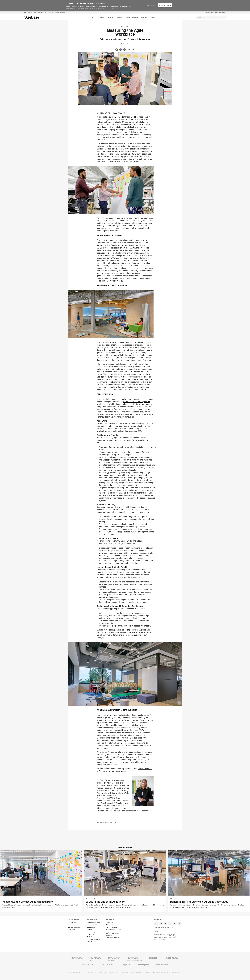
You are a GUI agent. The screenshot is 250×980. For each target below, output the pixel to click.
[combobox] (211, 17)
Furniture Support (91, 932)
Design (4, 899)
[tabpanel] (125, 78)
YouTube (175, 923)
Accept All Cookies (165, 5)
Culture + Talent (125, 27)
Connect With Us (159, 919)
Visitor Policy (71, 929)
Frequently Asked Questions (94, 922)
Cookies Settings (150, 5)
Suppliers (70, 932)
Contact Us (157, 931)
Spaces (119, 17)
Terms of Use (109, 922)
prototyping (141, 349)
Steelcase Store (91, 941)
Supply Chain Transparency (113, 929)
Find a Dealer (49, 12)
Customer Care (92, 919)
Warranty (89, 929)
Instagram (156, 923)
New (93, 17)
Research (144, 17)
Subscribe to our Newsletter (163, 927)
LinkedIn (161, 923)
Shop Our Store (60, 12)
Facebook (165, 923)
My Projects (209, 12)
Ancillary (111, 17)
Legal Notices (110, 919)
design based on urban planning (136, 401)
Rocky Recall (90, 937)
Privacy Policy (110, 925)
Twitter (170, 923)
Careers (70, 925)
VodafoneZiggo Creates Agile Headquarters (27, 901)
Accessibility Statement (112, 937)
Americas (31, 12)
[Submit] (224, 17)
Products (101, 17)
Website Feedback (92, 925)
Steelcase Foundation (74, 927)
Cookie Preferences (111, 927)
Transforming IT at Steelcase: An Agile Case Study (124, 769)
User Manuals (91, 927)
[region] (125, 5)
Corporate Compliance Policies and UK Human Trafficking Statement (114, 933)
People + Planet (72, 922)
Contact (40, 12)
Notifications (90, 934)
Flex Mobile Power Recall (94, 939)
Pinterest (179, 923)
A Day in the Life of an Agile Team (105, 901)
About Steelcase (73, 919)
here (150, 360)
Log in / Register (219, 12)
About (153, 17)
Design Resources (131, 17)
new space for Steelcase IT (124, 116)
